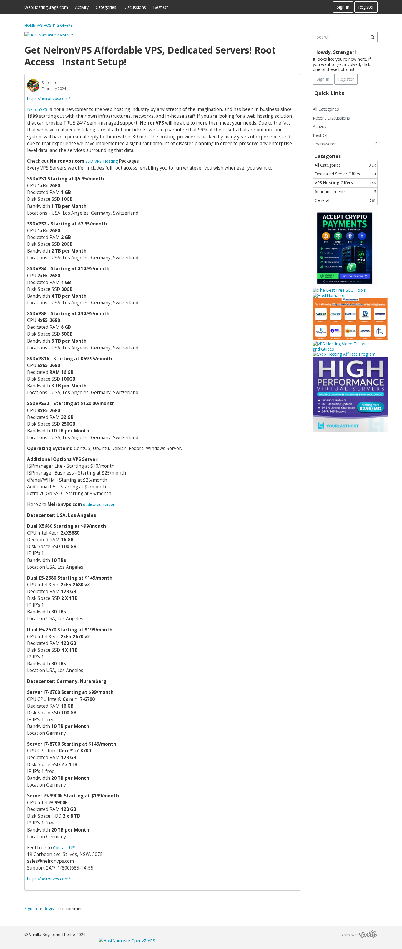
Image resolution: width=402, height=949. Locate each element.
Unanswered (325, 144)
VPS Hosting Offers (345, 182)
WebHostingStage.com (46, 7)
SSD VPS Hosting (101, 161)
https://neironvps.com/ (48, 98)
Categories (106, 7)
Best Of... (161, 7)
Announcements (345, 191)
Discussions (134, 7)
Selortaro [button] (49, 82)
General (345, 200)
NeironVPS (37, 109)
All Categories (326, 109)
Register (366, 7)
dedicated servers (100, 504)
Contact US (63, 847)
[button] (33, 85)
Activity (82, 7)
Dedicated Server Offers (345, 174)
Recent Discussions (331, 118)
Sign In (343, 7)
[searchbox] (345, 37)
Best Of (320, 135)
